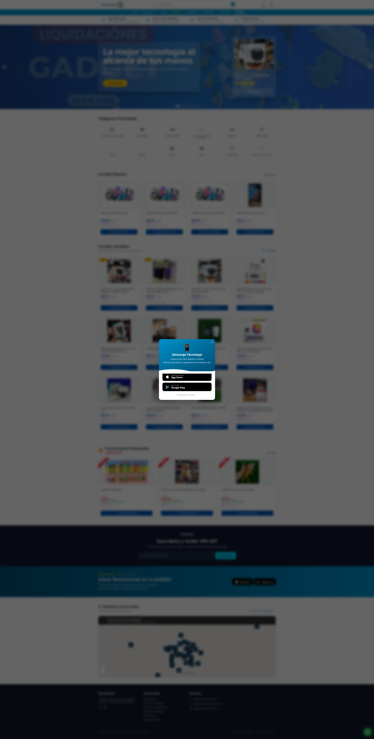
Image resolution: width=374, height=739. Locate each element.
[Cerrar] (211, 342)
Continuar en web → (187, 394)
